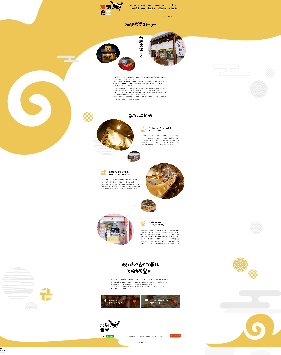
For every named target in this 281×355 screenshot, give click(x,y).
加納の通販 (147, 336)
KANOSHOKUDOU (142, 342)
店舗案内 (142, 336)
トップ (125, 336)
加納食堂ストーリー (133, 336)
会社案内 (160, 336)
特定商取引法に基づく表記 (163, 342)
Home (164, 17)
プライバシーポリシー (175, 342)
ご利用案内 (154, 336)
